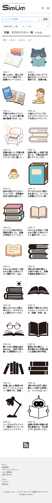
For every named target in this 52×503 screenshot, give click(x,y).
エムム (4, 479)
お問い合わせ (7, 475)
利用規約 (5, 467)
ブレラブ (5, 482)
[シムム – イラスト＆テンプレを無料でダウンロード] (14, 6)
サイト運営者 (7, 472)
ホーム (4, 465)
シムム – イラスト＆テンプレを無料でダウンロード (29, 492)
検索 (45, 19)
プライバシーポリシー (10, 470)
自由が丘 (5, 484)
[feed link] (26, 445)
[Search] (43, 8)
